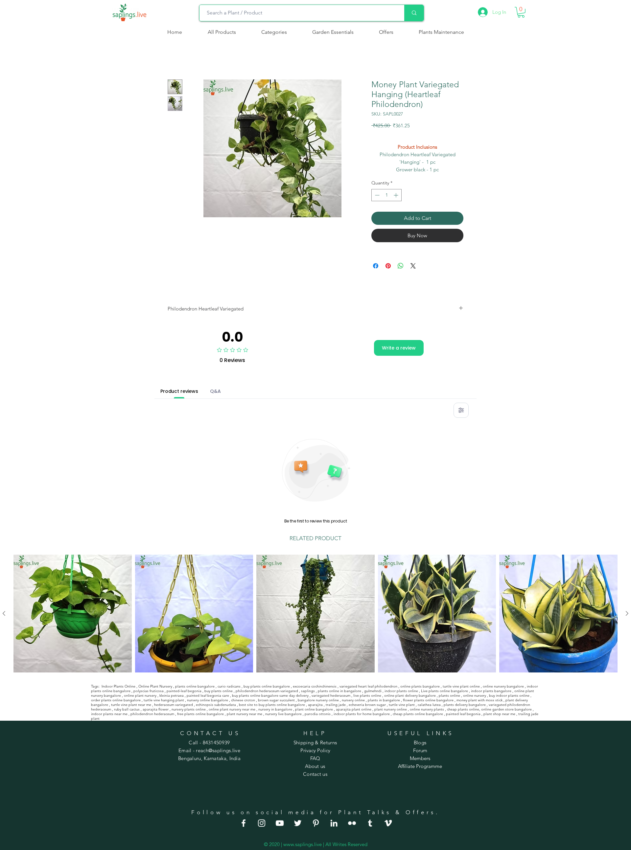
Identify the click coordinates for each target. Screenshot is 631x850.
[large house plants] (370, 823)
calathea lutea (429, 704)
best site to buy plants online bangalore (272, 704)
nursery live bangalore (283, 714)
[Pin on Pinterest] (388, 266)
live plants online (367, 695)
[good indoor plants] (243, 823)
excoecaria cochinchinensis (315, 686)
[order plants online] (280, 823)
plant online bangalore (314, 709)
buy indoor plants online (509, 695)
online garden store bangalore (506, 709)
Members (420, 758)
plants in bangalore (384, 700)
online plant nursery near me (232, 709)
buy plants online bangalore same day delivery (270, 695)
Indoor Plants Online (118, 686)
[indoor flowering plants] (388, 823)
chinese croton (243, 700)
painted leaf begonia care (208, 695)
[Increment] (396, 195)
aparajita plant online (353, 709)
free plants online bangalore (200, 714)
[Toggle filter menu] (461, 410)
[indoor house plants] (262, 823)
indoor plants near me (109, 714)
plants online (449, 695)
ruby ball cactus (127, 709)
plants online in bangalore (339, 691)
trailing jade (336, 704)
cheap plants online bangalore (418, 714)
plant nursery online (390, 709)
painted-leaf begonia (184, 691)
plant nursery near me (244, 714)
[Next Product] (627, 613)
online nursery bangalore (503, 686)
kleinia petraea (171, 695)
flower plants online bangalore (428, 700)
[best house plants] (352, 823)
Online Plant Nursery (155, 686)
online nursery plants (427, 709)
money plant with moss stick (479, 700)
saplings (308, 691)
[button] (273, 32)
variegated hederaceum (331, 695)
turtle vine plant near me (131, 704)
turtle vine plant (402, 704)
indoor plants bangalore (491, 691)
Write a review (399, 348)
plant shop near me (499, 714)
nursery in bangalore (275, 709)
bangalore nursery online (318, 700)
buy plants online (218, 691)
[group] (315, 613)
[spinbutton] (386, 195)
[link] (521, 12)
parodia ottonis (318, 714)
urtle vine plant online (462, 686)
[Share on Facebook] (376, 266)
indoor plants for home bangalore (362, 714)
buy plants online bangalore (267, 686)
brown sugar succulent (276, 700)
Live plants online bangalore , (445, 691)
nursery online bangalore (207, 700)
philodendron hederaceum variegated (267, 691)
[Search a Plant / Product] (414, 13)
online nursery (474, 695)
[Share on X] (413, 266)
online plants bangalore (420, 686)
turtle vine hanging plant (164, 700)
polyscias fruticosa (148, 691)
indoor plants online (401, 691)
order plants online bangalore (116, 700)
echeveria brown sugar (367, 704)
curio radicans (229, 686)
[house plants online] (298, 823)
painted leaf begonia (463, 714)
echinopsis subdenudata (216, 704)
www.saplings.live (302, 844)
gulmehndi (373, 691)
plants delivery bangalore (465, 704)
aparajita (315, 704)
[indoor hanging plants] (334, 823)
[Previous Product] (4, 613)
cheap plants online (463, 709)
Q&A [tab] (215, 391)
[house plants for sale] (316, 823)
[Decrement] (376, 195)
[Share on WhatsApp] (401, 266)
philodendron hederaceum (152, 714)
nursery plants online (189, 709)
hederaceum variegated (173, 704)
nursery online (353, 700)
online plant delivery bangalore (410, 695)
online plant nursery (140, 695)
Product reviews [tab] (179, 391)
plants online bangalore (195, 686)
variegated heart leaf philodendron (368, 686)
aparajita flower (156, 709)
